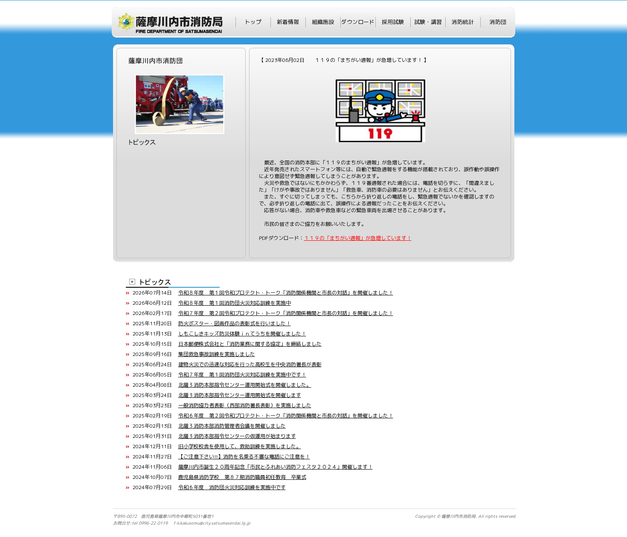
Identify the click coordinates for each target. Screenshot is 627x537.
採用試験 (393, 22)
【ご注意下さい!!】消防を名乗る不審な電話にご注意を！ (244, 456)
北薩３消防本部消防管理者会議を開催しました (232, 425)
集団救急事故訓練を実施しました (216, 354)
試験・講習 (428, 22)
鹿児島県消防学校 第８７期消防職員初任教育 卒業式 (242, 477)
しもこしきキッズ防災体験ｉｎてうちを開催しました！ (242, 333)
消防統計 (463, 22)
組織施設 (323, 22)
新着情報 (288, 22)
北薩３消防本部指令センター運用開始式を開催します (239, 395)
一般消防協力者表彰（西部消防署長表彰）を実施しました (244, 405)
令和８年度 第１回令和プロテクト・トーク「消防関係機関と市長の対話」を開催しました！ (285, 292)
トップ (253, 22)
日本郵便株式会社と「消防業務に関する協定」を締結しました (250, 343)
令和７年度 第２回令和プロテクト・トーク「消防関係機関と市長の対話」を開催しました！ (285, 313)
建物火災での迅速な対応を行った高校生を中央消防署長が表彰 (250, 364)
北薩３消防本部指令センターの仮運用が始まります (237, 436)
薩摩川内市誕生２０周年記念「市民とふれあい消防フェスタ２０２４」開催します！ (275, 466)
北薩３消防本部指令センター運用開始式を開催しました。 (244, 384)
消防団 (498, 22)
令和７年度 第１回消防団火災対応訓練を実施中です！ (242, 374)
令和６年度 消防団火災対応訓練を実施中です (232, 487)
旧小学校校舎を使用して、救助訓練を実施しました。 (239, 446)
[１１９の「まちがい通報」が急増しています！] (380, 82)
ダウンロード (357, 22)
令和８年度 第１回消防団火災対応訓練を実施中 (234, 302)
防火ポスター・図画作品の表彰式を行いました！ (234, 323)
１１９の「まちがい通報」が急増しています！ (358, 238)
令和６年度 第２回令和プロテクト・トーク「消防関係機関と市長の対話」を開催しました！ (285, 415)
